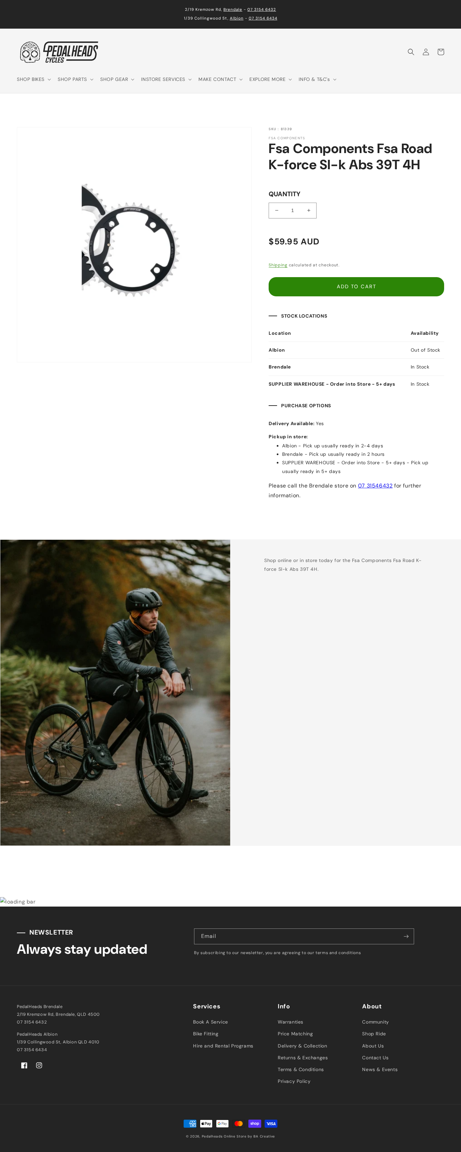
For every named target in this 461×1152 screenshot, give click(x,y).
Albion (237, 18)
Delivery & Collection (302, 1046)
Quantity (284, 194)
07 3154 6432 (261, 9)
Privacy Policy (294, 1081)
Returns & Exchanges (303, 1058)
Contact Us (375, 1058)
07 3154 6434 (263, 18)
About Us (373, 1046)
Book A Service (210, 1022)
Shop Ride (374, 1034)
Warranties (290, 1022)
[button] (33, 79)
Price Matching (295, 1034)
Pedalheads (213, 1136)
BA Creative (264, 1136)
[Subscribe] (406, 936)
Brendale (232, 9)
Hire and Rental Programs (223, 1046)
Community (375, 1022)
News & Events (380, 1069)
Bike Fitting (205, 1034)
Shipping (278, 265)
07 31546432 (375, 485)
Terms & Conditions (301, 1069)
